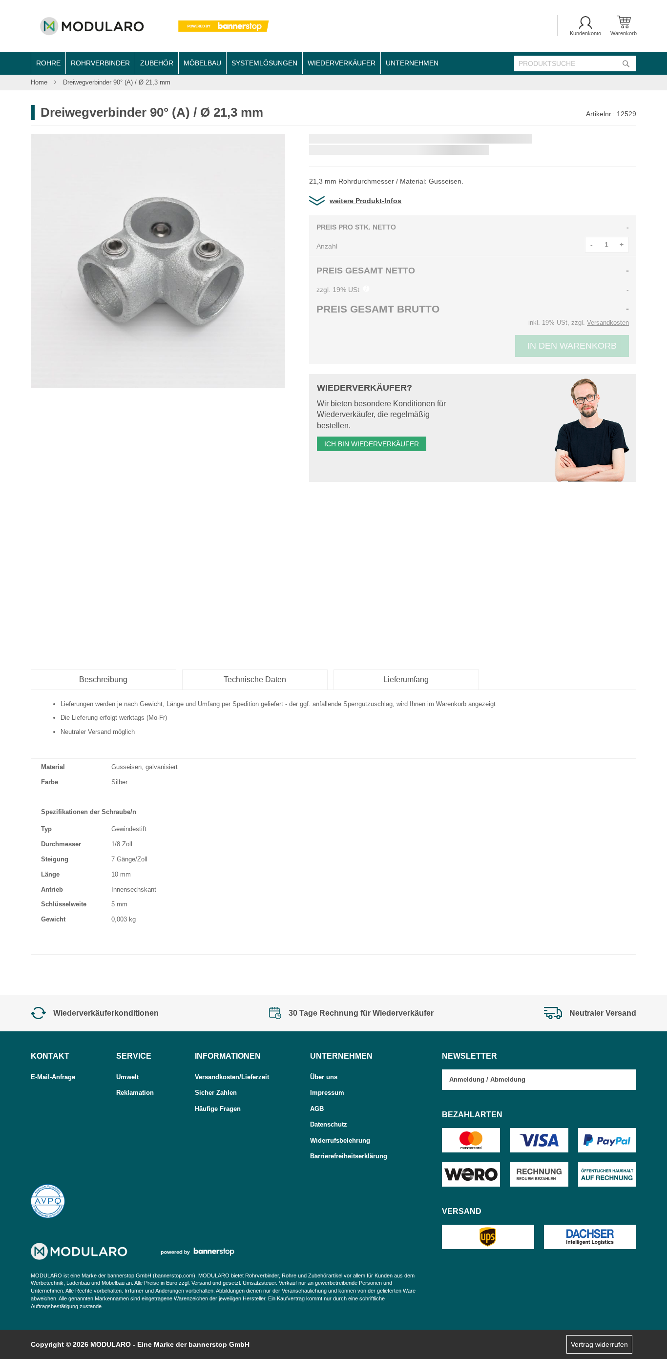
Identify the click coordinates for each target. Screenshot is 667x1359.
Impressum (327, 1092)
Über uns (323, 1077)
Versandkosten (608, 322)
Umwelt (127, 1077)
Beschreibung (103, 679)
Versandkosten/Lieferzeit (232, 1077)
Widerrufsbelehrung (340, 1140)
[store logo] (152, 26)
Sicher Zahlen (216, 1092)
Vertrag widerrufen (599, 1344)
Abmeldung (507, 1079)
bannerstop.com (174, 1275)
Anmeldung (466, 1079)
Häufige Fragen (218, 1108)
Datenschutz (328, 1124)
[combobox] (575, 63)
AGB (317, 1108)
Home (40, 82)
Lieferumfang (406, 679)
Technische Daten (255, 679)
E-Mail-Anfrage (53, 1077)
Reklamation (135, 1092)
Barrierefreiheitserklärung (348, 1156)
